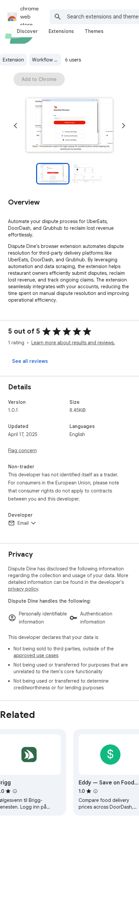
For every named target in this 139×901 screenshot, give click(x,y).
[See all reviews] (30, 361)
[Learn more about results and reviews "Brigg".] (15, 791)
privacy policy (23, 589)
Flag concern (22, 450)
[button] (69, 125)
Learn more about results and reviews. (73, 343)
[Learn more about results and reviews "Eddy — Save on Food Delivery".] (95, 791)
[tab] (27, 31)
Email (23, 523)
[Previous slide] (15, 125)
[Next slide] (123, 125)
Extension (13, 60)
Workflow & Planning (46, 60)
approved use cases (35, 655)
